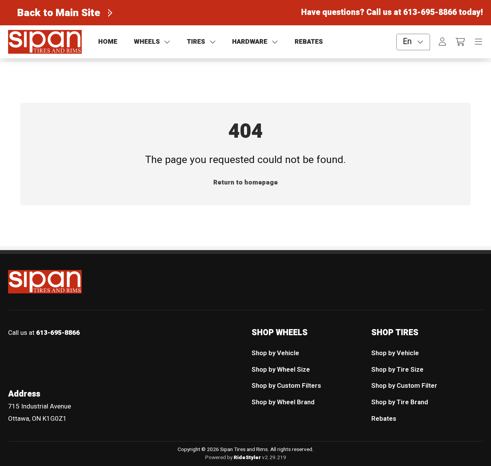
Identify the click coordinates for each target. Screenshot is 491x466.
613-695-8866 (430, 12)
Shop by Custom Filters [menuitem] (286, 385)
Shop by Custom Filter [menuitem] (404, 385)
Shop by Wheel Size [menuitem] (281, 369)
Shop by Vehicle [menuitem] (275, 353)
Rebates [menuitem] (383, 418)
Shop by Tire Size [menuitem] (397, 369)
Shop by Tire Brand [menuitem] (399, 402)
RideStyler (247, 457)
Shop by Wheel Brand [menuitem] (283, 402)
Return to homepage (245, 182)
